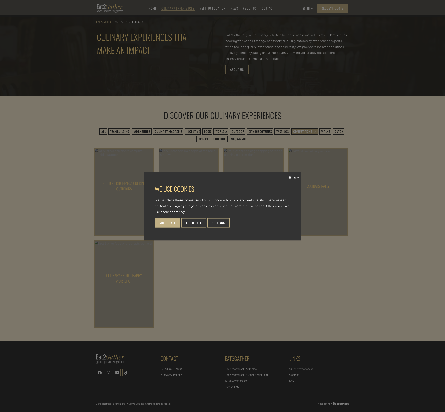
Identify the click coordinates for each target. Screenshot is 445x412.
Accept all (167, 222)
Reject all (194, 222)
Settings (218, 222)
